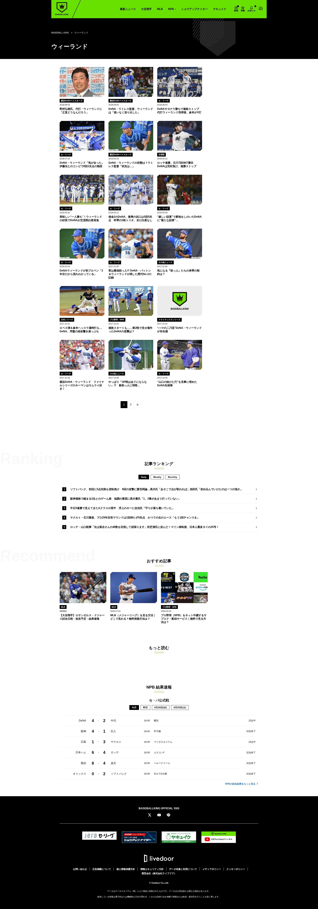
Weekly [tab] (157, 477)
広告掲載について (101, 869)
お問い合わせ (80, 869)
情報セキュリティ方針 (152, 869)
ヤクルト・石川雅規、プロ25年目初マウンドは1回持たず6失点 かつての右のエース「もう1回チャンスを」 (135, 517)
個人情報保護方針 (125, 869)
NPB (171, 9)
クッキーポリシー (235, 869)
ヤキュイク (219, 9)
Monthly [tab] (172, 477)
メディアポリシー (211, 869)
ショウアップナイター (194, 9)
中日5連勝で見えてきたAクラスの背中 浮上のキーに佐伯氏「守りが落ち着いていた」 (122, 508)
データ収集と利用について (183, 869)
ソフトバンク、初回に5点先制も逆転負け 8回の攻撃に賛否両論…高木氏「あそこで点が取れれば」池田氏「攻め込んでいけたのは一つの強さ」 (156, 489)
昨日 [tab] (145, 707)
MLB (160, 9)
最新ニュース (128, 9)
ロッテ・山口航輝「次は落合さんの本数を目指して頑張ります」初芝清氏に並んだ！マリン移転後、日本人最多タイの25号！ (144, 527)
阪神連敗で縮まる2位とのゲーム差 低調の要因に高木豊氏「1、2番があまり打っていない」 (125, 498)
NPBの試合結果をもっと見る (240, 783)
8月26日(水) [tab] (160, 707)
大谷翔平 (146, 9)
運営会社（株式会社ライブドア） (159, 873)
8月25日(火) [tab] (180, 707)
